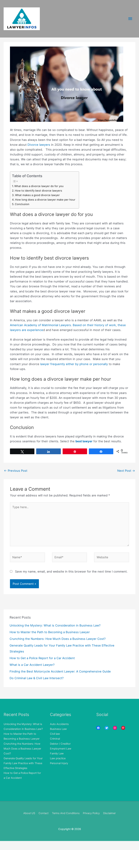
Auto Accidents (59, 724)
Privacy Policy (91, 813)
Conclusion (22, 204)
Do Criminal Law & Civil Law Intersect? (37, 678)
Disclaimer (109, 813)
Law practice (58, 758)
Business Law (58, 729)
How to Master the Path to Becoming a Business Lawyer (50, 632)
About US (29, 813)
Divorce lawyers (39, 144)
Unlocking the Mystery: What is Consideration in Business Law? (55, 625)
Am (12, 325)
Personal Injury (59, 763)
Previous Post (15, 470)
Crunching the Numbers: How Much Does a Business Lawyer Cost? (58, 639)
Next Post (126, 470)
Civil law (55, 733)
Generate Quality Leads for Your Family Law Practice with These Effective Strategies (23, 763)
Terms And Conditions (66, 813)
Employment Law (60, 748)
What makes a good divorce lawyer (37, 195)
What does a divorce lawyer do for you (39, 186)
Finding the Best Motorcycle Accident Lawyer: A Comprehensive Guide (60, 671)
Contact (44, 813)
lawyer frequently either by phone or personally (73, 364)
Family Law (57, 753)
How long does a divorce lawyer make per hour (45, 199)
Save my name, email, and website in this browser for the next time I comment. (71, 571)
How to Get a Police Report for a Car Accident (42, 658)
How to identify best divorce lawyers (38, 190)
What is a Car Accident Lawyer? (32, 665)
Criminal (55, 738)
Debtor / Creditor (60, 743)
